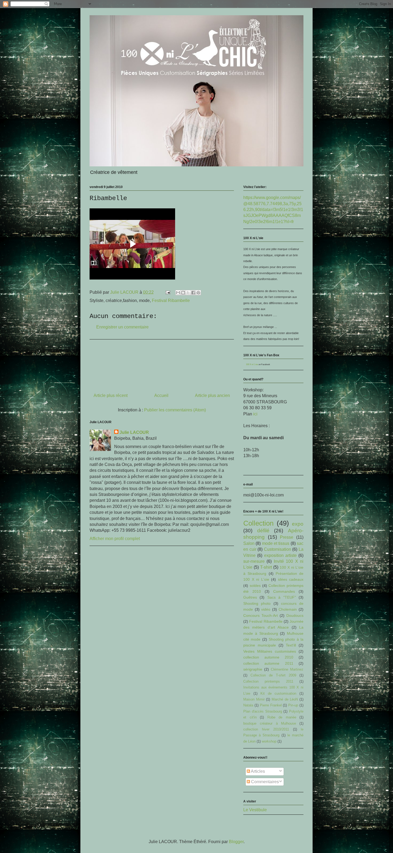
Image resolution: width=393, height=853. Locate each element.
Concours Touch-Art (260, 615)
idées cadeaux (291, 579)
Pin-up (293, 705)
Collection (258, 523)
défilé (263, 530)
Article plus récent (111, 395)
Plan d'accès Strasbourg (262, 711)
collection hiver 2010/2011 (266, 729)
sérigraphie (252, 669)
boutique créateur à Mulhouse (269, 723)
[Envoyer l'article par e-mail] (167, 292)
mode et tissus (276, 543)
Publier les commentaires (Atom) (175, 410)
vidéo (265, 609)
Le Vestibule (255, 810)
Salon (249, 543)
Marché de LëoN (285, 699)
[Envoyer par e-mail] (178, 292)
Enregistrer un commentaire (122, 327)
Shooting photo (257, 603)
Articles (257, 771)
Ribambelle (108, 198)
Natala (248, 705)
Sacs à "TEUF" (281, 597)
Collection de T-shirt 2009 (273, 675)
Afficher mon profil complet (115, 538)
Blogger (236, 841)
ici (255, 414)
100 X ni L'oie (252, 364)
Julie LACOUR (134, 432)
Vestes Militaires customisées (269, 651)
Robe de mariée (281, 717)
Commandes (284, 591)
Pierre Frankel (271, 705)
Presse (286, 537)
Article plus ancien (212, 395)
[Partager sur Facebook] (193, 292)
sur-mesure (254, 561)
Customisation (277, 549)
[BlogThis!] (183, 292)
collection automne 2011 (268, 663)
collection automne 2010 (268, 657)
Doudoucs (294, 615)
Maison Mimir (254, 699)
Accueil (161, 395)
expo (297, 524)
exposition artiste (280, 555)
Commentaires (264, 781)
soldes (255, 585)
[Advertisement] (161, 364)
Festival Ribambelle (171, 300)
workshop (269, 741)
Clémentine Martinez (287, 669)
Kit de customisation (278, 693)
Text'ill (291, 645)
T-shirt (266, 567)
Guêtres (250, 597)
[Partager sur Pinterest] (198, 292)
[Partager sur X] (188, 292)
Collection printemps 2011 (268, 681)
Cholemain (288, 609)
